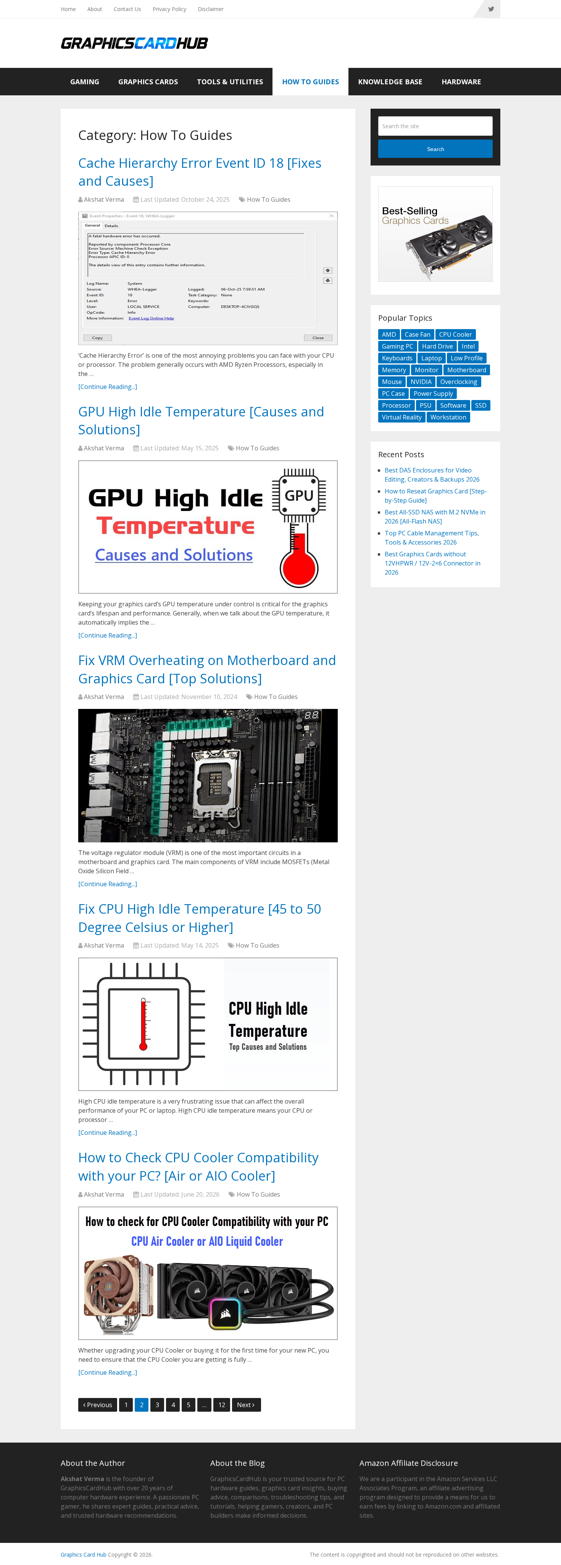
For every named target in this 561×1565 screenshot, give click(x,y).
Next (244, 1405)
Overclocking (458, 382)
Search (435, 149)
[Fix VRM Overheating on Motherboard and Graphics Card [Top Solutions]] (208, 775)
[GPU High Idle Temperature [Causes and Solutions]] (208, 527)
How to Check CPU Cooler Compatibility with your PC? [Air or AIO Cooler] (198, 1166)
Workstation (448, 417)
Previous (99, 1405)
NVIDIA (421, 382)
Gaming (84, 81)
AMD (389, 334)
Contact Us (127, 9)
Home (68, 9)
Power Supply (433, 393)
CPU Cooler (455, 334)
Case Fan (417, 334)
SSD (481, 405)
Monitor (426, 370)
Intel (468, 346)
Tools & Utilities (230, 81)
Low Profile (467, 358)
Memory (394, 370)
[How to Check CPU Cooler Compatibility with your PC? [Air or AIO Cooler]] (208, 1273)
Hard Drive (437, 346)
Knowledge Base (390, 81)
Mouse (392, 382)
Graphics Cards (148, 81)
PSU (426, 405)
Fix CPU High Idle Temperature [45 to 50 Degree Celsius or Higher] (199, 918)
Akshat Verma (104, 199)
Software (453, 405)
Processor (396, 405)
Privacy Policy (169, 9)
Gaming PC (397, 346)
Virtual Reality (402, 417)
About (94, 9)
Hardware (461, 81)
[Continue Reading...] (107, 386)
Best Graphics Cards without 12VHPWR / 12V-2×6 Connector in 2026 (432, 563)
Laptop (431, 358)
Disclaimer (211, 9)
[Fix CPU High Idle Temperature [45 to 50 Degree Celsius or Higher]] (208, 1024)
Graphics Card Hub (83, 1554)
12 (221, 1405)
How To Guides (310, 81)
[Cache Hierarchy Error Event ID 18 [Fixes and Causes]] (208, 278)
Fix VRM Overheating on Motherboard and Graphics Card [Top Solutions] (207, 669)
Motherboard (466, 370)
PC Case (393, 393)
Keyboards (397, 358)
